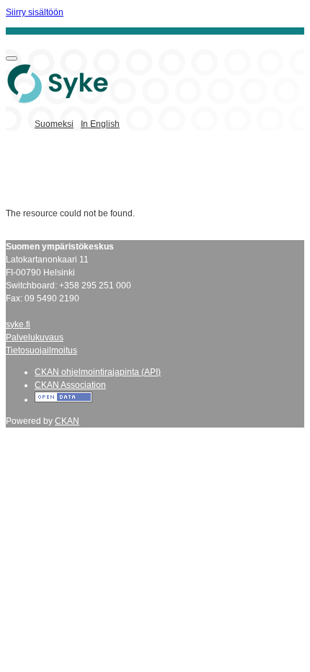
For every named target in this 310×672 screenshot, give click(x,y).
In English (100, 124)
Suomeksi (54, 124)
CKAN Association (70, 385)
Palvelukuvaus (34, 337)
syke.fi (18, 324)
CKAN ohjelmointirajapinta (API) (98, 372)
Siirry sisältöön (34, 12)
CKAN (67, 421)
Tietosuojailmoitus (41, 350)
